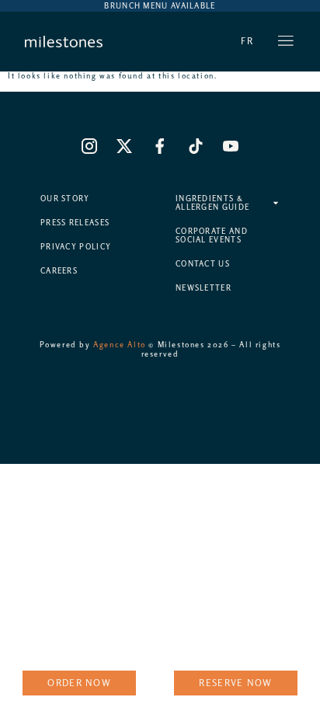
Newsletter (203, 288)
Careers (59, 271)
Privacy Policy (75, 246)
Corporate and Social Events (212, 235)
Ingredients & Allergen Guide (212, 202)
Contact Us (203, 264)
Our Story (65, 198)
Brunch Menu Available (159, 6)
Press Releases (75, 222)
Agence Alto (119, 344)
